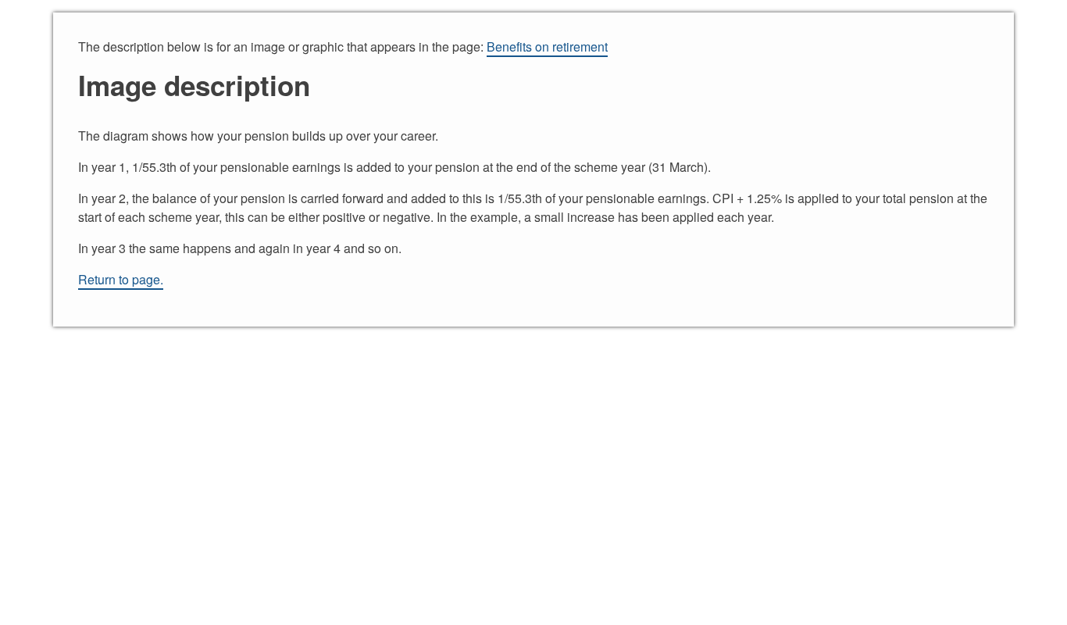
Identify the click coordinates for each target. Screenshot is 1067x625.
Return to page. (120, 279)
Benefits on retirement (547, 46)
